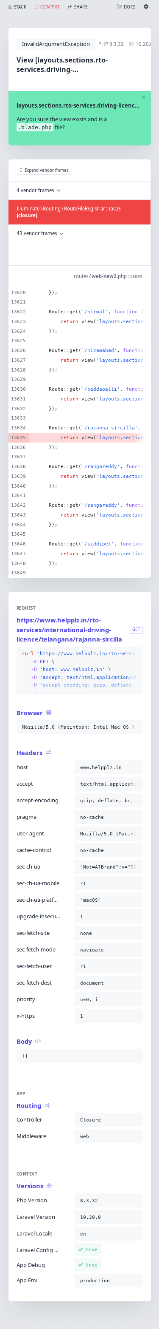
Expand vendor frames (47, 170)
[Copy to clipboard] (134, 654)
